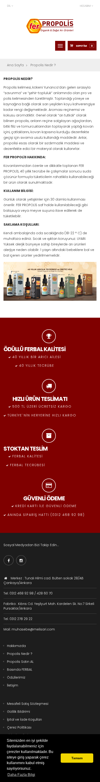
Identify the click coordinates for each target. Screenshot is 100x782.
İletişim (12, 685)
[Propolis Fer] (50, 26)
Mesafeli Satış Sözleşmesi (27, 703)
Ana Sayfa (15, 65)
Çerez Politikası (19, 727)
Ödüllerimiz (16, 677)
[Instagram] (21, 560)
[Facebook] (8, 560)
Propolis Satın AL (20, 661)
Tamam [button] (77, 758)
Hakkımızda (16, 645)
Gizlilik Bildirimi (18, 711)
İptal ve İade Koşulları (24, 719)
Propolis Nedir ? (19, 653)
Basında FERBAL (19, 669)
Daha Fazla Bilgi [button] (21, 775)
